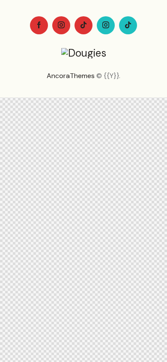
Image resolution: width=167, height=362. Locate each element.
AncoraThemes (71, 75)
